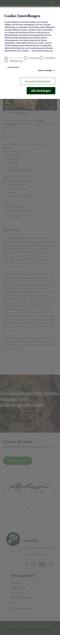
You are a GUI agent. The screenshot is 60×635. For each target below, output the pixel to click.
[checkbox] (6, 57)
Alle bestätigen (41, 90)
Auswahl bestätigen (38, 81)
